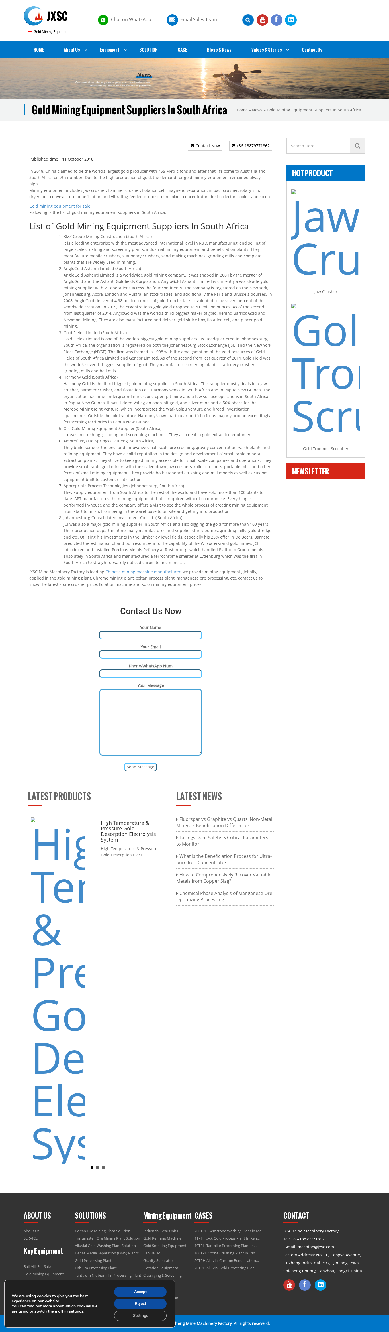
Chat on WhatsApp (131, 19)
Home (242, 110)
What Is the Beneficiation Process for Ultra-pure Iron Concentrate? (224, 859)
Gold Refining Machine (162, 1238)
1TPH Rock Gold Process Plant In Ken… (227, 1238)
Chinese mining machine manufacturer (143, 571)
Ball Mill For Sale (37, 1266)
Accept (140, 1291)
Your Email (151, 646)
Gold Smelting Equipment (165, 1245)
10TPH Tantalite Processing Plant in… (226, 1245)
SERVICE (31, 1238)
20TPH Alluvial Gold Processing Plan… (226, 1267)
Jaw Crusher (325, 291)
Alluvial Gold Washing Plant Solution (105, 1245)
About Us (31, 1230)
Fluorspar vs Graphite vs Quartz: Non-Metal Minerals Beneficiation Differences (224, 822)
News (257, 110)
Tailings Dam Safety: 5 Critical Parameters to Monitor (222, 840)
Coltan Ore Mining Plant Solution (102, 1230)
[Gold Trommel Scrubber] (325, 370)
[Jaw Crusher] (325, 234)
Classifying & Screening (162, 1275)
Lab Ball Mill (153, 1253)
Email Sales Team (198, 19)
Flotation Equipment (160, 1267)
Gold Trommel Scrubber (326, 448)
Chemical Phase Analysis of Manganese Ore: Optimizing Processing (224, 896)
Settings (140, 1315)
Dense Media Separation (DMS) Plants (107, 1253)
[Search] (357, 146)
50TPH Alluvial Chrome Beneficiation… (227, 1260)
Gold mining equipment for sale (59, 206)
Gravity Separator (158, 1260)
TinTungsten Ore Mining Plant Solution (107, 1238)
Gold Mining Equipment (52, 31)
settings (76, 1311)
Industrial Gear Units (160, 1230)
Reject (140, 1303)
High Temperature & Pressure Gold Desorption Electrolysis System (128, 831)
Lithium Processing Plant (96, 1267)
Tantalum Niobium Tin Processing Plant (108, 1275)
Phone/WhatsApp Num (151, 666)
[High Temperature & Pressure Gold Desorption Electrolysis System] (58, 990)
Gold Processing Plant (93, 1260)
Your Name (150, 627)
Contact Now (207, 145)
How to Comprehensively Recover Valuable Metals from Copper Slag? (223, 878)
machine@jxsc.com (316, 1247)
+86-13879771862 (252, 145)
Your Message (151, 685)
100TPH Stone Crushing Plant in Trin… (226, 1253)
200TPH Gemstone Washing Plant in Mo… (230, 1230)
